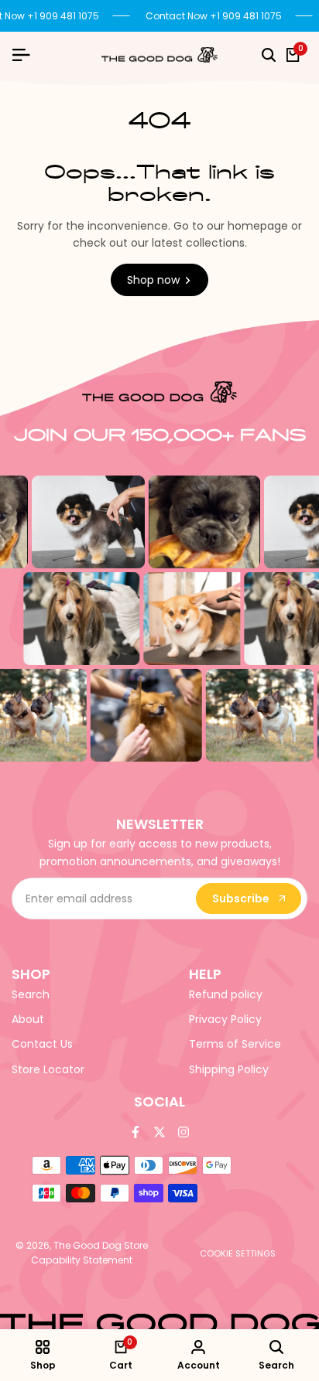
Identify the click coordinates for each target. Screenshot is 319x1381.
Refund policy (225, 994)
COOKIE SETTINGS (238, 1253)
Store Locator (48, 1069)
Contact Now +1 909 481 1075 (213, 15)
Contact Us (42, 1044)
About (28, 1019)
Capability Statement (81, 1260)
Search (31, 994)
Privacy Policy (225, 1019)
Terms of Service (235, 1044)
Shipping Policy (229, 1069)
